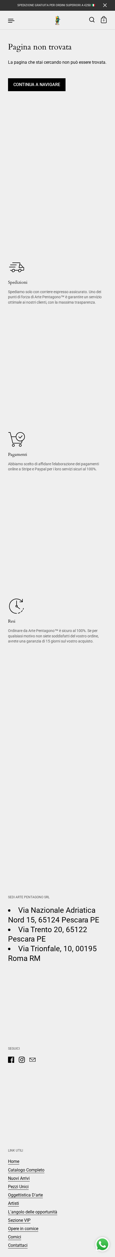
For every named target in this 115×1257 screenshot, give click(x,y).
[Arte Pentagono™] (57, 20)
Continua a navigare (36, 84)
